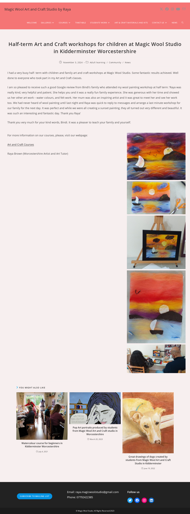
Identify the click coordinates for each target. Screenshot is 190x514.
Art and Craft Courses (20, 144)
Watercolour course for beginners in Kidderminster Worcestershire (42, 445)
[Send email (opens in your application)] (184, 9)
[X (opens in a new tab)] (161, 9)
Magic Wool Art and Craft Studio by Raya (37, 9)
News (128, 62)
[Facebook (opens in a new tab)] (167, 9)
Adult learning (97, 62)
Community (115, 62)
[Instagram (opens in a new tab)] (172, 9)
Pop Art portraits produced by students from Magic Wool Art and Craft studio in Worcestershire (95, 431)
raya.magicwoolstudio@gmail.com (97, 492)
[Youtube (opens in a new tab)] (178, 9)
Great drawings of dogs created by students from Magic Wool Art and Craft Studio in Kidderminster (148, 460)
